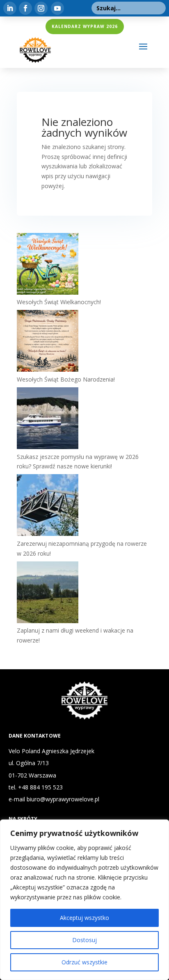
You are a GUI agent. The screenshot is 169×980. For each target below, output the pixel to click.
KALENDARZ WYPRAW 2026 (85, 26)
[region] (84, 899)
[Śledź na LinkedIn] (9, 8)
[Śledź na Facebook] (25, 8)
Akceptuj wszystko (84, 918)
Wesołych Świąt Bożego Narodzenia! (66, 379)
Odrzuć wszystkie (84, 962)
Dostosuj (84, 940)
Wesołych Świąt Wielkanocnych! (59, 302)
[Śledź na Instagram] (41, 8)
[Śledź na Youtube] (57, 8)
